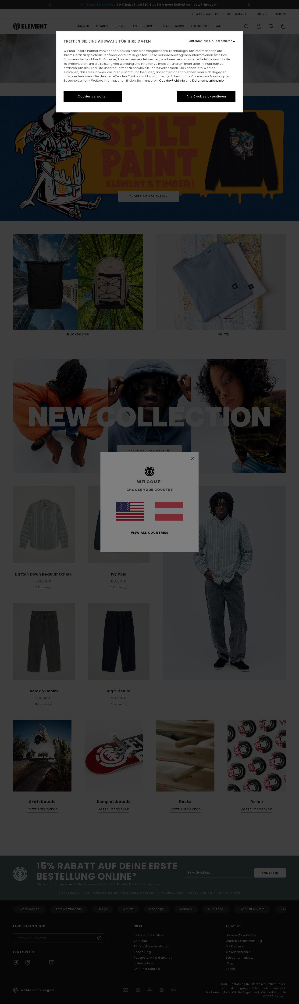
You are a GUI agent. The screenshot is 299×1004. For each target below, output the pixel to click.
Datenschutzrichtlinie (208, 80)
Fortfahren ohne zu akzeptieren (210, 41)
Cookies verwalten (93, 96)
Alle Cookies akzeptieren (206, 96)
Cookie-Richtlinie (172, 80)
